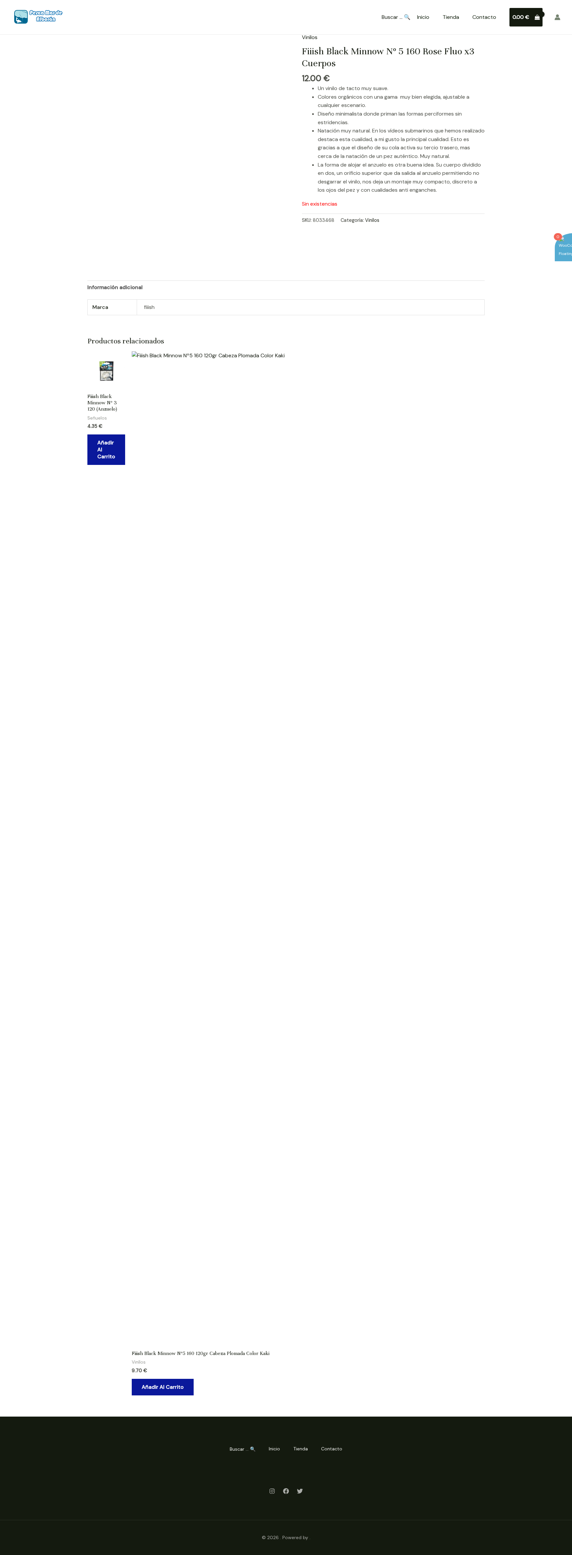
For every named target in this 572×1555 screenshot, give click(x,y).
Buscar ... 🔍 (396, 17)
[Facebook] (286, 1491)
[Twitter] (300, 1491)
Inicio (423, 17)
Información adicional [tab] (115, 287)
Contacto (484, 17)
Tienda (451, 17)
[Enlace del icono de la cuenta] (557, 17)
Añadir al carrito (106, 449)
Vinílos (309, 37)
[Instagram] (272, 1491)
